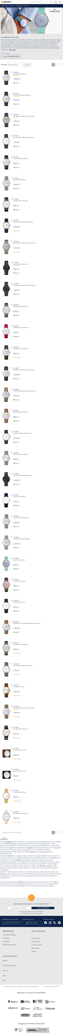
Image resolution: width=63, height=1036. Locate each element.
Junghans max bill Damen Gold (19, 791)
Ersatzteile (6, 938)
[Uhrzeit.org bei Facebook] (45, 922)
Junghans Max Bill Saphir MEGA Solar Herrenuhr (24, 242)
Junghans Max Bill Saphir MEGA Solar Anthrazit (24, 115)
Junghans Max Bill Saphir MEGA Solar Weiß (22, 665)
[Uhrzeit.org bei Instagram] (50, 922)
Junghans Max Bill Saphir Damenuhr (20, 158)
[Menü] (23, 1029)
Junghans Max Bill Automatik (18, 686)
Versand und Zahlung (9, 935)
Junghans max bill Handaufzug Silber (21, 517)
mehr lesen (12, 50)
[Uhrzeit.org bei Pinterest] (59, 922)
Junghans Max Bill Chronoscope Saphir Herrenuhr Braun (26, 622)
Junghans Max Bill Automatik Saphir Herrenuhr (24, 369)
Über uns (5, 971)
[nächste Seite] (60, 64)
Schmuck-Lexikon (37, 945)
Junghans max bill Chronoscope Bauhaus (22, 432)
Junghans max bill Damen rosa (19, 580)
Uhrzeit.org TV (36, 938)
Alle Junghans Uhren (11, 56)
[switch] (20, 1031)
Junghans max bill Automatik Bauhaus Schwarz (24, 284)
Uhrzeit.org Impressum (9, 966)
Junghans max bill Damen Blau (19, 496)
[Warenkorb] (55, 2)
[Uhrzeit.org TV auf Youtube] (54, 922)
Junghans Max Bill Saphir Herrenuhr (20, 200)
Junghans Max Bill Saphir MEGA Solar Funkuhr (23, 136)
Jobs (4, 975)
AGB (4, 980)
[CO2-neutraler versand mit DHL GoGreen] (37, 1030)
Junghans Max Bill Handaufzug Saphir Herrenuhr (24, 390)
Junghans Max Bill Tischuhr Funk (19, 749)
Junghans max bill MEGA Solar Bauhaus (22, 94)
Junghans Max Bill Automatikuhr (19, 73)
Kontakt (5, 961)
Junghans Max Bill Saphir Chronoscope (21, 538)
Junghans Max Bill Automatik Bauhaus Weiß (23, 221)
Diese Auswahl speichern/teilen (12, 832)
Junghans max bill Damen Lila (19, 601)
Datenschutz (35, 948)
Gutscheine (6, 941)
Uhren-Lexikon (36, 942)
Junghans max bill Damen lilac (19, 559)
